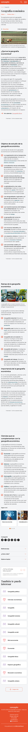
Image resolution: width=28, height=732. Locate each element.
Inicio (2, 7)
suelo (5, 330)
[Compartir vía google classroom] (12, 540)
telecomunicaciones (10, 160)
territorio (14, 64)
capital (13, 190)
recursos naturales (18, 231)
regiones (16, 200)
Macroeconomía (7, 522)
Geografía (7, 7)
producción (14, 61)
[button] (10, 528)
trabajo (12, 214)
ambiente (7, 325)
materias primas (12, 382)
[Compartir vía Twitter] (2, 540)
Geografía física (17, 113)
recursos (6, 61)
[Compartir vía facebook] (5, 540)
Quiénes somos (14, 714)
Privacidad (14, 718)
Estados (5, 396)
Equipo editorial (14, 716)
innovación (12, 239)
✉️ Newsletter (14, 721)
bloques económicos (16, 402)
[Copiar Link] (18, 540)
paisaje (6, 356)
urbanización (5, 108)
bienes (6, 162)
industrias (19, 171)
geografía (4, 59)
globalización (13, 90)
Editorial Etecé (19, 726)
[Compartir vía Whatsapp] (15, 540)
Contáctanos (14, 719)
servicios (11, 162)
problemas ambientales (13, 233)
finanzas (18, 239)
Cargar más (15, 689)
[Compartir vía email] (9, 540)
